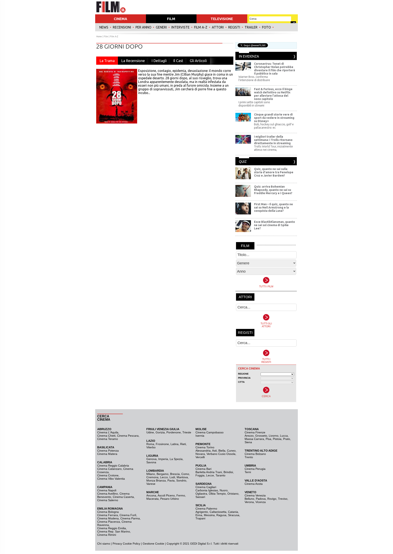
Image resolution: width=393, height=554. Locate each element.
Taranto (220, 475)
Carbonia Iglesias (206, 490)
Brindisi (228, 472)
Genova (151, 459)
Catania (233, 511)
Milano (150, 474)
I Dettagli (159, 61)
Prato (286, 439)
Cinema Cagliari (205, 487)
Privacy (117, 543)
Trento (249, 457)
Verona (249, 502)
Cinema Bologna (108, 511)
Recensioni (122, 27)
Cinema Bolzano (255, 453)
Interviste (180, 27)
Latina (174, 444)
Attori (218, 27)
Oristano (232, 493)
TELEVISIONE (222, 19)
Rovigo (271, 498)
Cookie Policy (131, 543)
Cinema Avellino (107, 493)
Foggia (199, 475)
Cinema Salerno (107, 500)
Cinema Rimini (106, 534)
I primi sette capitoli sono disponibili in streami (254, 104)
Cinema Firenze (255, 432)
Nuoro (224, 490)
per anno (143, 27)
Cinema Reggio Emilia (111, 528)
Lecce (210, 475)
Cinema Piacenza (108, 521)
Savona (151, 462)
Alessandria (203, 450)
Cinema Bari (203, 468)
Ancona (151, 495)
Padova (261, 498)
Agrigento (201, 511)
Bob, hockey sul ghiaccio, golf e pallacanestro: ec (274, 126)
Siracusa (233, 515)
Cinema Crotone (108, 475)
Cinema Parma (130, 518)
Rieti (183, 444)
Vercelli (200, 457)
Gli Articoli (198, 61)
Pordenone (173, 432)
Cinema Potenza (108, 450)
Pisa (268, 439)
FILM (171, 19)
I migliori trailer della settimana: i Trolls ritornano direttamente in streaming (273, 140)
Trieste (186, 432)
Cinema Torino (204, 447)
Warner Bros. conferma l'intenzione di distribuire (254, 78)
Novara (200, 453)
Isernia (199, 435)
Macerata (152, 498)
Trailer (251, 27)
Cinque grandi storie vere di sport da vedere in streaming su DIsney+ (274, 118)
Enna (198, 515)
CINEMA (120, 19)
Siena (248, 442)
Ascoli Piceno (166, 495)
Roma (150, 444)
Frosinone (162, 444)
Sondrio (181, 480)
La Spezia (176, 459)
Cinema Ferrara (107, 515)
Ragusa (221, 515)
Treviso (282, 498)
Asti (214, 450)
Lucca (284, 435)
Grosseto (261, 435)
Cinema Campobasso (209, 432)
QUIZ (243, 161)
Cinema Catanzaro (109, 468)
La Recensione (133, 61)
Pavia (171, 480)
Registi (234, 27)
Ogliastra (201, 493)
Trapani (200, 518)
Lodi (172, 477)
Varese (150, 483)
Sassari (200, 496)
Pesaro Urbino (169, 498)
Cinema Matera (107, 453)
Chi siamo (103, 543)
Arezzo (249, 435)
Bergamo (162, 474)
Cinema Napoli (106, 490)
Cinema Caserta (123, 496)
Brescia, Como (179, 474)
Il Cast (178, 61)
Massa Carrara (254, 439)
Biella (221, 450)
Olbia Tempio (217, 493)
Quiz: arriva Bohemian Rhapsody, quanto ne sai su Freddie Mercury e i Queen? (273, 190)
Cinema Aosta (254, 483)
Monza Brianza (156, 480)
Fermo (180, 495)
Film (106, 36)
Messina (209, 515)
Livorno (273, 435)
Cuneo (231, 450)
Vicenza (260, 502)
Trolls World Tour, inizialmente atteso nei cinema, (273, 148)
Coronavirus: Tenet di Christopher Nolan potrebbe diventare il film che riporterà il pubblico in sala (274, 68)
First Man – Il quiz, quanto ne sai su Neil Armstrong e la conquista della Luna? (273, 207)
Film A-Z (200, 27)
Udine (150, 432)
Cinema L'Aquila (107, 432)
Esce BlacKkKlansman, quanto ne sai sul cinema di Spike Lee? (274, 225)
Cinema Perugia (255, 468)
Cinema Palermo (206, 508)
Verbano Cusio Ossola (221, 453)
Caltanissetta (218, 511)
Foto (266, 27)
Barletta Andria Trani (208, 472)
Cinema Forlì (128, 515)
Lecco (164, 477)
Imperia (163, 459)
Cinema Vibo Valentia (111, 478)
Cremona (152, 477)
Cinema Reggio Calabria (113, 465)
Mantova (182, 477)
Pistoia (277, 439)
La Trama (107, 61)
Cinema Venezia (255, 495)
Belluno (249, 498)
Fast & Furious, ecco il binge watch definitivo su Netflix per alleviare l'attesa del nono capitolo (273, 94)
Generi (161, 27)
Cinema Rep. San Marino (113, 531)
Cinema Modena (108, 518)
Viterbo (151, 447)
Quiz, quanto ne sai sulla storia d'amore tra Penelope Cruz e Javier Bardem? (273, 172)
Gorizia (160, 432)
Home (99, 36)
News (103, 27)
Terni (248, 472)
